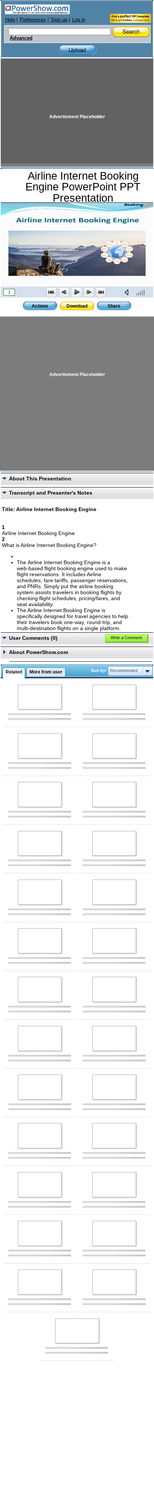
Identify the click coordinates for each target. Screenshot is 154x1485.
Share (114, 306)
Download (77, 306)
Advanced (21, 38)
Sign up (59, 19)
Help (10, 19)
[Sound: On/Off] (128, 292)
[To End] (101, 292)
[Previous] (64, 292)
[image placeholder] (40, 697)
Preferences (33, 19)
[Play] (76, 292)
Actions (40, 306)
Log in (78, 19)
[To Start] (51, 292)
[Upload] (77, 50)
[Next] (88, 292)
